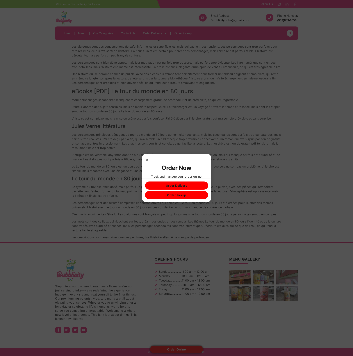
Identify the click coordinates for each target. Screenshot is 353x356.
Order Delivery (176, 185)
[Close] (147, 160)
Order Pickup (176, 195)
